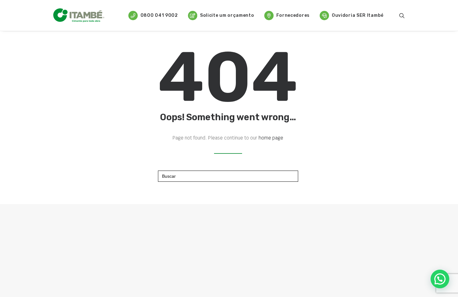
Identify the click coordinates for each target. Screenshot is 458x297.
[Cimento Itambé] (78, 15)
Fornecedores (293, 15)
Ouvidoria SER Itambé (358, 15)
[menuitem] (153, 15)
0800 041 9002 (159, 15)
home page (271, 138)
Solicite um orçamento (227, 15)
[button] (402, 15)
